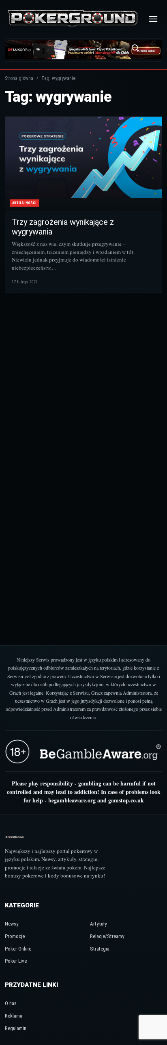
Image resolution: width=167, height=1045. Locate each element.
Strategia (99, 949)
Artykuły (98, 924)
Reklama (13, 1016)
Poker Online (18, 949)
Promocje (15, 936)
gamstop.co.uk (126, 800)
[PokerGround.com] (72, 19)
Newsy (11, 924)
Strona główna (19, 78)
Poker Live (16, 961)
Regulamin (15, 1028)
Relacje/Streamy (107, 936)
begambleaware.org (72, 800)
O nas (11, 1003)
